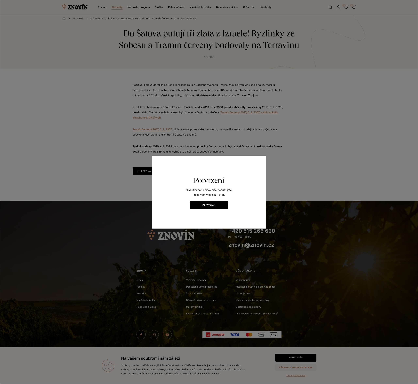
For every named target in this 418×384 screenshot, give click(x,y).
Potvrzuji (209, 205)
